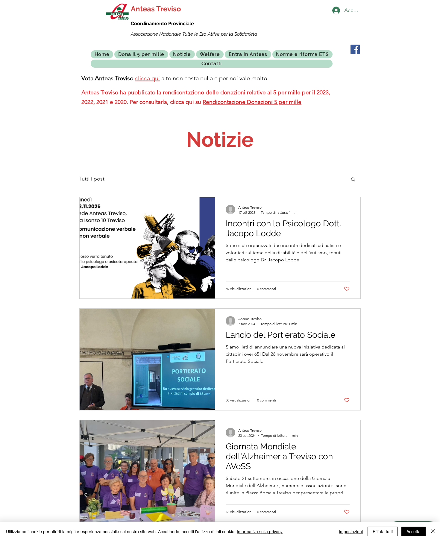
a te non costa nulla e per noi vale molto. (214, 78)
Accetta (413, 531)
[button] (353, 180)
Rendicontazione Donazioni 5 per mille (252, 101)
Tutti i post (91, 178)
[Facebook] (355, 49)
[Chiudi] (432, 531)
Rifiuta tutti (383, 531)
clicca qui (147, 78)
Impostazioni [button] (351, 531)
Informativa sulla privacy (260, 531)
